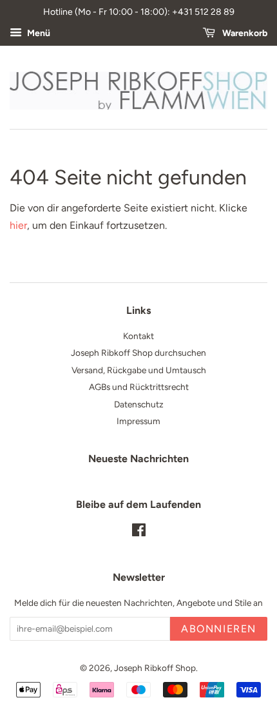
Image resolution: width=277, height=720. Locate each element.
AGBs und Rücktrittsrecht (139, 387)
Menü (37, 33)
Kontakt (138, 336)
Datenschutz (139, 404)
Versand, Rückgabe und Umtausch (139, 370)
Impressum (138, 421)
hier (18, 225)
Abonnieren (218, 629)
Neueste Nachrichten (138, 458)
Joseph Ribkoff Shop (155, 668)
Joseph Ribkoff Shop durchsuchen (138, 352)
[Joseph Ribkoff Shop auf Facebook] (138, 532)
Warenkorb (243, 33)
